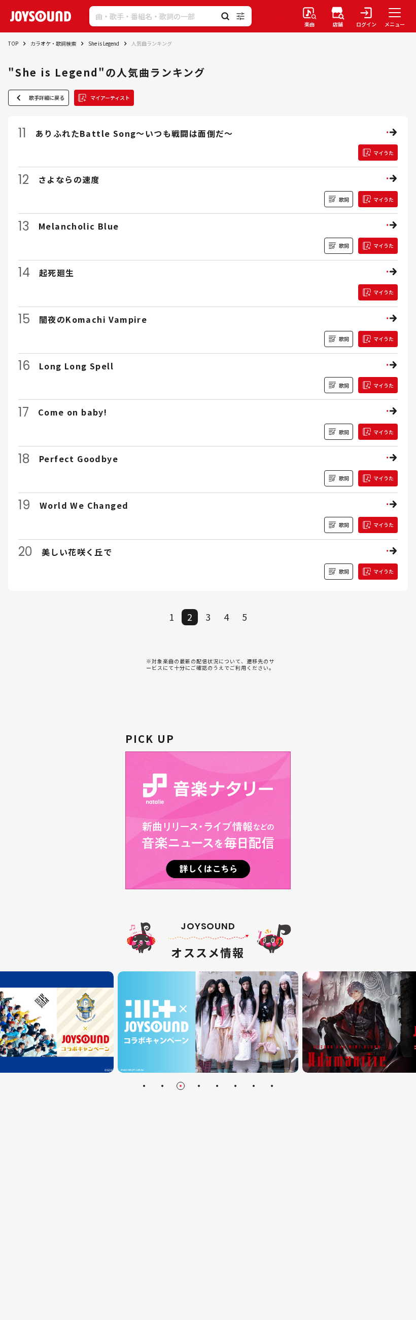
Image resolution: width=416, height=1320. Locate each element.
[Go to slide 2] (162, 1086)
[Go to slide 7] (254, 1086)
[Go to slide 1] (144, 1086)
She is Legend (103, 43)
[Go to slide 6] (235, 1086)
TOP (13, 43)
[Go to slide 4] (199, 1086)
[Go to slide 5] (217, 1086)
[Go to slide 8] (272, 1086)
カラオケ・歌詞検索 (53, 43)
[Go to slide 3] (181, 1086)
